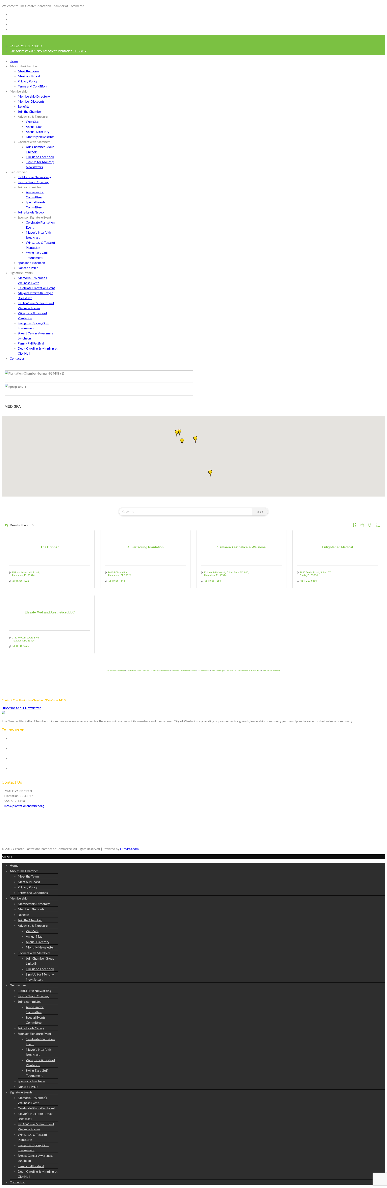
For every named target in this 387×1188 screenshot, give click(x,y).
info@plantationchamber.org (24, 806)
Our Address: (48, 51)
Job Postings (218, 670)
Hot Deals (165, 670)
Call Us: (26, 46)
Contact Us (231, 670)
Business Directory (116, 670)
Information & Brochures (249, 670)
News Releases (134, 670)
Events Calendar (150, 670)
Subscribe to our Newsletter (21, 708)
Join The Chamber (271, 670)
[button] (182, 441)
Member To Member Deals (184, 670)
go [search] (261, 511)
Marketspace (204, 670)
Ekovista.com (129, 849)
